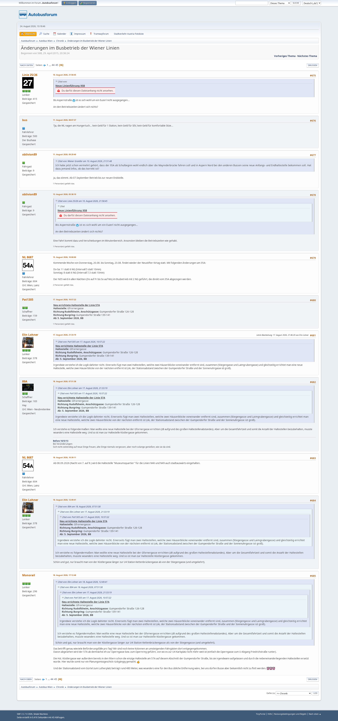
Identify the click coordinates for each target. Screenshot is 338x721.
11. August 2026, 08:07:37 (64, 120)
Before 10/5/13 (60, 440)
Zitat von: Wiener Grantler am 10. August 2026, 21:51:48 (85, 161)
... (50, 65)
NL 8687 (27, 257)
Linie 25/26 (29, 75)
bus (24, 120)
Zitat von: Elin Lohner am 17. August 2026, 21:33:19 (82, 388)
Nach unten (26, 65)
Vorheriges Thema (285, 56)
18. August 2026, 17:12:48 (64, 575)
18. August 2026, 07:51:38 (64, 381)
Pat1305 (27, 299)
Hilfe (270, 714)
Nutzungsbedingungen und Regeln (290, 714)
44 (53, 65)
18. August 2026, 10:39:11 (64, 457)
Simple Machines (40, 714)
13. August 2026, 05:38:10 (64, 194)
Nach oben (26, 679)
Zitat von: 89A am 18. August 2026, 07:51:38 (79, 506)
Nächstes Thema (307, 56)
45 (56, 65)
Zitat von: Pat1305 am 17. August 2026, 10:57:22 (81, 341)
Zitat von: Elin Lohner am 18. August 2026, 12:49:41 (82, 581)
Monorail (28, 575)
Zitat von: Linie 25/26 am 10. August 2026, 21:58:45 (82, 201)
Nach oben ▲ (315, 714)
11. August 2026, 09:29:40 (64, 154)
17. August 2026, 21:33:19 (64, 334)
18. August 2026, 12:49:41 (64, 499)
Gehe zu (271, 693)
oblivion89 (29, 154)
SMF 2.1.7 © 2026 (24, 714)
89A (24, 381)
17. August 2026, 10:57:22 (64, 299)
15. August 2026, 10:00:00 (64, 257)
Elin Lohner (30, 335)
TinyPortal (260, 714)
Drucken (312, 65)
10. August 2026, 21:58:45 (64, 74)
